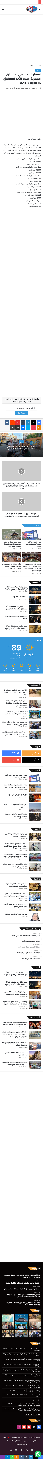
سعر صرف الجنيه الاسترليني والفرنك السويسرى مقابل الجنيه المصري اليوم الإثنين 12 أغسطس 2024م (23, 1404)
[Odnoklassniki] (39, 427)
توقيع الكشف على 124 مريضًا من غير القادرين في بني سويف (15, 865)
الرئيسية (36, 65)
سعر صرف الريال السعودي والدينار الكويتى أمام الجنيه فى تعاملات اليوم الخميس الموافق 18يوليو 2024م (22, 1409)
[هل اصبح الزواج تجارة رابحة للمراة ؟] (35, 917)
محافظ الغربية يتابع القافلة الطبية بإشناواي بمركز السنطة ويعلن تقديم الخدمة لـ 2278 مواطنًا (15, 846)
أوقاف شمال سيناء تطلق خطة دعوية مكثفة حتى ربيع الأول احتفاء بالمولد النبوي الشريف (15, 1004)
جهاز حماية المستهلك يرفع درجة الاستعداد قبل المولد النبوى (16, 885)
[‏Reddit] (12, 422)
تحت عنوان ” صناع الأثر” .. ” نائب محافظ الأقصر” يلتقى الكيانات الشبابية (14, 723)
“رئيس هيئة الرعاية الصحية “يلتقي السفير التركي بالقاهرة (16, 835)
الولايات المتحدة (10, 1391)
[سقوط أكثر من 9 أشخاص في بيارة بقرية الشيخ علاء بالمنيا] (35, 817)
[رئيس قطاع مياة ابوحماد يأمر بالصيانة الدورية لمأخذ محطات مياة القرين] (11, 534)
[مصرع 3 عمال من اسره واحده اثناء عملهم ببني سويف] (31, 534)
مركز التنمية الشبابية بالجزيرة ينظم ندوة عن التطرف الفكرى (14, 1044)
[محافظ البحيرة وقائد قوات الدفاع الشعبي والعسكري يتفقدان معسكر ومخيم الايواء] (35, 896)
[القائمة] (3, 10)
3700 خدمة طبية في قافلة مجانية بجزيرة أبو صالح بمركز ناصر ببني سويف (15, 855)
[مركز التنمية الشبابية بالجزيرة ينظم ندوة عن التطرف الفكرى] (35, 1046)
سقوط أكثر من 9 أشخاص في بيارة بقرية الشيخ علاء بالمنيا (16, 815)
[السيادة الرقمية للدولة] (35, 600)
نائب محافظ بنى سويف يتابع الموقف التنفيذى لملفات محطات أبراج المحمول (11, 566)
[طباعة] (12, 427)
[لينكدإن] (28, 422)
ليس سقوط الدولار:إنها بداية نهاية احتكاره (16, 617)
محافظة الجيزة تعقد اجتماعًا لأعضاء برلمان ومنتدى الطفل (15, 905)
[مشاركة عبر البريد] (17, 427)
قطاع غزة (37, 1414)
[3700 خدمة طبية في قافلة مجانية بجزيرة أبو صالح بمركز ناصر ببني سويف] (35, 857)
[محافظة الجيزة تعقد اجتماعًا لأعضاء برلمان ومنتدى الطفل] (35, 907)
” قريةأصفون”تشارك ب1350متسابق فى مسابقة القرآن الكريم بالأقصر (15, 993)
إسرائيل (30, 1391)
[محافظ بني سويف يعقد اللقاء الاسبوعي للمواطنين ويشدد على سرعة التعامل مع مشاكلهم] (31, 557)
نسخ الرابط (21, 413)
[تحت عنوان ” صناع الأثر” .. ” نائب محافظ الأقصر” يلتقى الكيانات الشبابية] (35, 725)
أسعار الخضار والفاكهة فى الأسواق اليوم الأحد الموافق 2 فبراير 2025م (23, 1359)
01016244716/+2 (21, 1444)
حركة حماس (36, 1400)
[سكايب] (28, 427)
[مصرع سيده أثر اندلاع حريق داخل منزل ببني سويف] (35, 807)
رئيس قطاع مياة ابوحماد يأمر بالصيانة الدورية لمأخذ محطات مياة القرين (12, 544)
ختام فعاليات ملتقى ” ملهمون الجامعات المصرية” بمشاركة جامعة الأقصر (16, 714)
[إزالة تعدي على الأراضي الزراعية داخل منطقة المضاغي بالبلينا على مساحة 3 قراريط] (35, 693)
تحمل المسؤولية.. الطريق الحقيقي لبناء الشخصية (16, 1053)
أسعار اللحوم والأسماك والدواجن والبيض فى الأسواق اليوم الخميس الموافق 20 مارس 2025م (22, 1381)
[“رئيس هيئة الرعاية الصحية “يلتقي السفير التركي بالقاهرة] (35, 837)
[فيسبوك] (39, 422)
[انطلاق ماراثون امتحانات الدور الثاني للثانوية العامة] (21, 1318)
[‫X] (33, 422)
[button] (38, 1454)
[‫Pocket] (33, 427)
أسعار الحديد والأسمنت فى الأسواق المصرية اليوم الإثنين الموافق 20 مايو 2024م (21, 1349)
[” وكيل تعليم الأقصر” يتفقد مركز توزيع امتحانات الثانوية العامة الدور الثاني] (35, 735)
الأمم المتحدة (21, 1391)
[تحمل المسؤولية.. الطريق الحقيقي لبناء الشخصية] (35, 1055)
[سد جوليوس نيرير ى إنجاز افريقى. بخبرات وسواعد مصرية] (8, 1318)
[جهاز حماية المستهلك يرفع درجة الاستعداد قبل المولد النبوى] (35, 887)
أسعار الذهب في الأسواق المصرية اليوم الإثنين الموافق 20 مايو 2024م (21, 400)
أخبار (31, 65)
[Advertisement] (21, 37)
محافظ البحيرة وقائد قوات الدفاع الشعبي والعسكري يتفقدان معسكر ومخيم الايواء (15, 896)
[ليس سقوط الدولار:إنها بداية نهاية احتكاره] (35, 619)
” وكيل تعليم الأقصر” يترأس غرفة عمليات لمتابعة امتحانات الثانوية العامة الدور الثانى (16, 703)
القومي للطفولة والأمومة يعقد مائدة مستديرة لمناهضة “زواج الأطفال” (14, 1063)
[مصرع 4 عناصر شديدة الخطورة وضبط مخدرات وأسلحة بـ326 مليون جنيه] (35, 788)
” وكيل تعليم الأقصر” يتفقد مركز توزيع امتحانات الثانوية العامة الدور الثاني (21, 447)
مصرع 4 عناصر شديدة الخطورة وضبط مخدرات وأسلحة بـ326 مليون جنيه (15, 786)
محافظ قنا (29, 1414)
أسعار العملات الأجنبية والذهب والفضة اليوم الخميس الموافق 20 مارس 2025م (22, 1375)
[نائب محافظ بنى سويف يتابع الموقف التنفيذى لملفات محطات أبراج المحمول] (11, 557)
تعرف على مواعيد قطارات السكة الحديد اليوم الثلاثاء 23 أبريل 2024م (23, 1395)
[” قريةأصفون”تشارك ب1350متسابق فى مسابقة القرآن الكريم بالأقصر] (35, 995)
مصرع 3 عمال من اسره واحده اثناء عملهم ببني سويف (33, 544)
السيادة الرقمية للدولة (20, 596)
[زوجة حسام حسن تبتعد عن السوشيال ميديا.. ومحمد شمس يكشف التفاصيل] (35, 1025)
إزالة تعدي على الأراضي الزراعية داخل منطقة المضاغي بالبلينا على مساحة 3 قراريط (14, 692)
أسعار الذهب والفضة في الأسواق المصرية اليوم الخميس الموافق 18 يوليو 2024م (21, 1370)
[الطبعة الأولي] (31, 9)
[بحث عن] (40, 10)
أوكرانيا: (38, 1391)
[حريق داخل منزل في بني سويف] (35, 798)
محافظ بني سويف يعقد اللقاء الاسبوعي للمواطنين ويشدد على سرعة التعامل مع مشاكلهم (32, 567)
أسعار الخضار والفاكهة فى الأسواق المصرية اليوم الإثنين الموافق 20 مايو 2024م (21, 1354)
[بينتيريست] (17, 422)
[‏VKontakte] (7, 422)
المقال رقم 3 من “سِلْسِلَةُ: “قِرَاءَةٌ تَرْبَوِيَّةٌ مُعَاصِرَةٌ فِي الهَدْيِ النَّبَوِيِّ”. (15, 588)
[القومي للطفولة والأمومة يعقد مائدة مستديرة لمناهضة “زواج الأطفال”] (35, 1065)
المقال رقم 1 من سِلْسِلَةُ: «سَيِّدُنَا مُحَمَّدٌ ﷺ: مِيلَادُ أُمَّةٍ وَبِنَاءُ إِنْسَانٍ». (16, 627)
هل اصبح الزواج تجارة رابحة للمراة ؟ (16, 914)
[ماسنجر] (23, 427)
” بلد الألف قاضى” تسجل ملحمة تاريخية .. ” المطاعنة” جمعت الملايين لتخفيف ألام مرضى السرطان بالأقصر (14, 1034)
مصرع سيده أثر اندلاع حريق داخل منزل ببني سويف (15, 805)
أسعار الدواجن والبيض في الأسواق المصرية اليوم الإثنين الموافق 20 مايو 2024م (22, 1365)
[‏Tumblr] (23, 422)
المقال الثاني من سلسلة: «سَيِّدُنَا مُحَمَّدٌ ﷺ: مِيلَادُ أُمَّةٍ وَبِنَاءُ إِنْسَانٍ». (16, 607)
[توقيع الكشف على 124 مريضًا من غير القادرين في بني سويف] (35, 867)
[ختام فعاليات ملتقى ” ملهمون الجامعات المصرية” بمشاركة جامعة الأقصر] (35, 714)
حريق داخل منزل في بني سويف (17, 794)
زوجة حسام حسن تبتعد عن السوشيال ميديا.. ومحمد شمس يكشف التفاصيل (15, 1023)
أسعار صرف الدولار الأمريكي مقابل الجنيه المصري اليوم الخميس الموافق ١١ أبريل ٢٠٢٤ (22, 1386)
